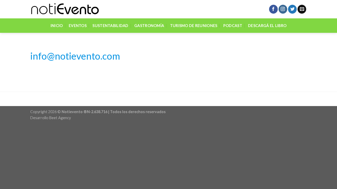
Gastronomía (149, 25)
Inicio (57, 25)
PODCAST (232, 25)
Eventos (78, 25)
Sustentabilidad (110, 25)
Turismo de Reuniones (193, 25)
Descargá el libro (267, 25)
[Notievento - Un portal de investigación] (64, 9)
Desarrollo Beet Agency (50, 118)
